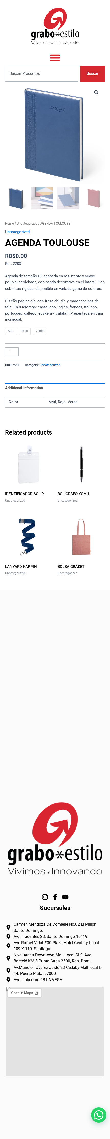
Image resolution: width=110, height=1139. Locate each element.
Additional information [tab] (24, 388)
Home (9, 223)
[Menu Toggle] (55, 57)
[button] (96, 92)
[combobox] (41, 74)
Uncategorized (27, 223)
